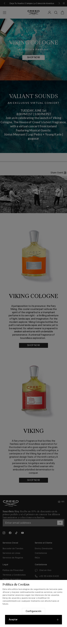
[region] (33, 603)
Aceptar (13, 619)
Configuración (33, 611)
